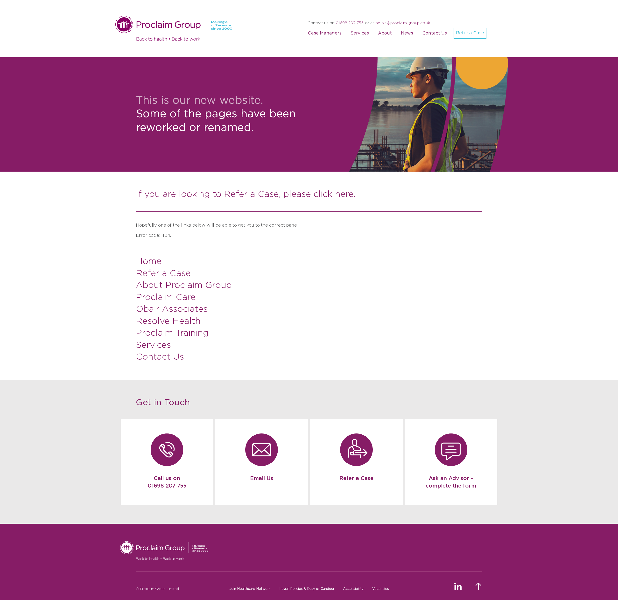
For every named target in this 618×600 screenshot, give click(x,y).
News (407, 33)
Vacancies (380, 589)
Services (360, 33)
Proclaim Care (166, 297)
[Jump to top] (478, 586)
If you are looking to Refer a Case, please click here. (246, 194)
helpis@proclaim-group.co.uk (403, 23)
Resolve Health (168, 321)
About (385, 33)
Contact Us (434, 33)
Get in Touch (163, 402)
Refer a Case (470, 33)
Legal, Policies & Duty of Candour (306, 589)
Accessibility (353, 589)
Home (149, 261)
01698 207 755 (350, 23)
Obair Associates (172, 309)
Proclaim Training (172, 333)
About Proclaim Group (184, 285)
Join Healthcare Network (250, 589)
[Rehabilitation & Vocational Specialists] (301, 550)
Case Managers (324, 33)
